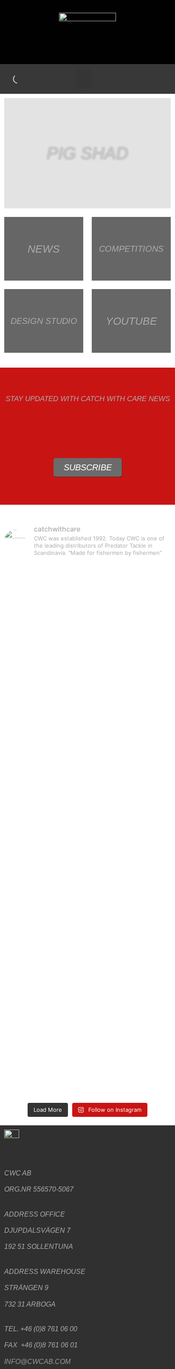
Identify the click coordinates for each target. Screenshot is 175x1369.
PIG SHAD (87, 153)
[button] (84, 79)
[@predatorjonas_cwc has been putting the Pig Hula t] (87, 1010)
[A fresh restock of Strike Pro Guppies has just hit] (87, 808)
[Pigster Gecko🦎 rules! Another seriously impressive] (87, 587)
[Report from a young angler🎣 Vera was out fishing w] (87, 748)
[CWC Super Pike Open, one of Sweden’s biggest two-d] (87, 663)
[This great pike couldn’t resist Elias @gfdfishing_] (87, 965)
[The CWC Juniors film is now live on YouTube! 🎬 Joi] (87, 1065)
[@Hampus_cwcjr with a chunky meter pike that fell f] (87, 889)
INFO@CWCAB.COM (37, 1361)
